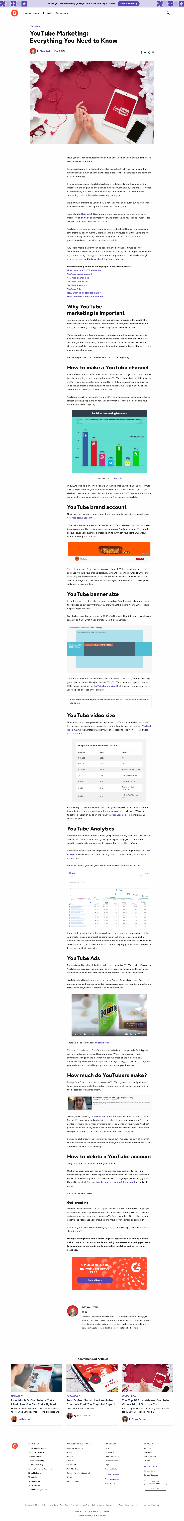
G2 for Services (34, 1485)
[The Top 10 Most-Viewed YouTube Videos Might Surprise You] (147, 1377)
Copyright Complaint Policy (114, 1505)
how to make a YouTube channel (124, 493)
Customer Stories (112, 1456)
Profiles (69, 1452)
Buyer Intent (71, 1465)
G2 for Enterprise (34, 1481)
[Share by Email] (153, 52)
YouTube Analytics (77, 285)
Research (47, 13)
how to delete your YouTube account (115, 1182)
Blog (107, 1448)
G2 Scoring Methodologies (50, 1505)
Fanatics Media (116, 478)
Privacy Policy (75, 1505)
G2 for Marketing (34, 1473)
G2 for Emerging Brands (37, 1489)
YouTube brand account (79, 274)
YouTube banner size (78, 277)
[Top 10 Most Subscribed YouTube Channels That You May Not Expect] (92, 1377)
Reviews (69, 1461)
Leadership (148, 1452)
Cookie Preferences (98, 1505)
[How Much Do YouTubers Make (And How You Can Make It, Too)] (36, 1377)
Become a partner (112, 1479)
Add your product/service (155, 1482)
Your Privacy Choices (150, 1505)
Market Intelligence (73, 1469)
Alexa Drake (46, 51)
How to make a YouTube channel (84, 270)
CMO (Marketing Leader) (37, 1448)
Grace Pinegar (139, 1419)
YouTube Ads (74, 289)
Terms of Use (64, 1505)
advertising (76, 191)
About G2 (147, 1448)
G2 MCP (69, 1456)
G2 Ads (69, 1477)
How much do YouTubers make (108, 1116)
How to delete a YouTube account (85, 296)
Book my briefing (128, 3)
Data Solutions (72, 1481)
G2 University (110, 1452)
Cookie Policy (86, 1505)
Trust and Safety (111, 1469)
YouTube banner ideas (131, 699)
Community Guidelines (32, 1505)
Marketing (35, 26)
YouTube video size (77, 281)
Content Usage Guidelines (133, 1505)
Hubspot (85, 214)
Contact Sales (149, 1471)
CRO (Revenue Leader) (36, 1452)
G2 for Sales (33, 1477)
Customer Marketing (36, 1461)
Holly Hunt (26, 1419)
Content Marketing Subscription (79, 1473)
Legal (107, 1465)
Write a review (155, 1489)
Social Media (73, 1396)
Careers (147, 1461)
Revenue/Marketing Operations (40, 1469)
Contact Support (151, 1475)
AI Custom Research (74, 1448)
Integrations (110, 1483)
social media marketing (96, 195)
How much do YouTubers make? (84, 292)
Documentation (111, 1461)
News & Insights (150, 1456)
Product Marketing (35, 1465)
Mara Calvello (83, 1415)
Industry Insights (31, 13)
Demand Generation (36, 1456)
